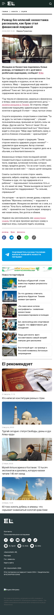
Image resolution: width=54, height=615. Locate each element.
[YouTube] (18, 540)
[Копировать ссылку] (34, 237)
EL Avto (38, 546)
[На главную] (11, 4)
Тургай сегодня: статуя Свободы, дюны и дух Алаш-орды (26, 433)
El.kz (41, 73)
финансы (21, 232)
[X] (29, 540)
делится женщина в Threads (15, 104)
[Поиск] (50, 3)
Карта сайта (9, 563)
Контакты (8, 531)
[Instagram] (23, 540)
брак (13, 232)
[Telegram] (12, 540)
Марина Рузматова (24, 31)
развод (5, 232)
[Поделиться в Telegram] (11, 237)
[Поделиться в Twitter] (19, 237)
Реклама (7, 556)
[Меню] (3, 3)
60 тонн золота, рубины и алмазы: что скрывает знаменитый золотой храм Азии (24, 508)
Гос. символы (9, 559)
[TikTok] (35, 540)
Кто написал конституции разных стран (23, 398)
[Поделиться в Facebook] (4, 237)
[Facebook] (6, 540)
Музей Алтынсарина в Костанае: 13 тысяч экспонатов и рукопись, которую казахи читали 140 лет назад (25, 470)
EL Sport (12, 546)
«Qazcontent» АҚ (10, 552)
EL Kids (25, 546)
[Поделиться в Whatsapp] (26, 237)
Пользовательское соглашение (17, 535)
